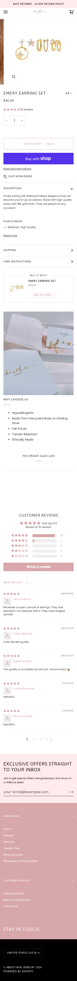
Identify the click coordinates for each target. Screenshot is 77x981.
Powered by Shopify (18, 971)
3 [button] (41, 739)
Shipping (9, 250)
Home (7, 829)
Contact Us (10, 906)
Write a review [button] (38, 566)
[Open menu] (9, 12)
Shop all (8, 835)
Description (12, 188)
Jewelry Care (11, 848)
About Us (9, 842)
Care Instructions (17, 261)
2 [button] (34, 739)
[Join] (68, 791)
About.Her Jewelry (20, 967)
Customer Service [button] (16, 880)
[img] (11, 594)
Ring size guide (12, 854)
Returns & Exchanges (16, 900)
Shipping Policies (13, 893)
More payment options (17, 169)
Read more (10, 235)
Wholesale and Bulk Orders (20, 861)
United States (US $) (22, 952)
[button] (11, 109)
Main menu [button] (11, 816)
